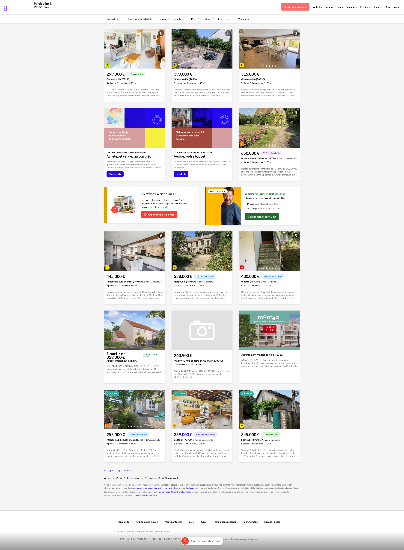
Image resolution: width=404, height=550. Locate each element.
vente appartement (152, 488)
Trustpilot (165, 531)
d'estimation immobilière (146, 495)
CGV (204, 521)
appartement (172, 492)
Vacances (351, 6)
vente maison (136, 488)
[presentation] (107, 49)
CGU (191, 521)
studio (181, 492)
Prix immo (365, 6)
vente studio (170, 488)
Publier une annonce (295, 6)
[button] (128, 64)
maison (162, 492)
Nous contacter (173, 521)
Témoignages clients (224, 521)
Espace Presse (272, 521)
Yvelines (149, 477)
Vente (119, 477)
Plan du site (123, 521)
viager (191, 488)
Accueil (108, 477)
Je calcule (181, 174)
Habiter (378, 6)
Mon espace (393, 6)
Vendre (329, 6)
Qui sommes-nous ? (147, 521)
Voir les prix (115, 174)
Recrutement (250, 521)
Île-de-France (133, 477)
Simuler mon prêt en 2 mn (261, 216)
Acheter (317, 6)
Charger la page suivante (117, 470)
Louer (340, 6)
